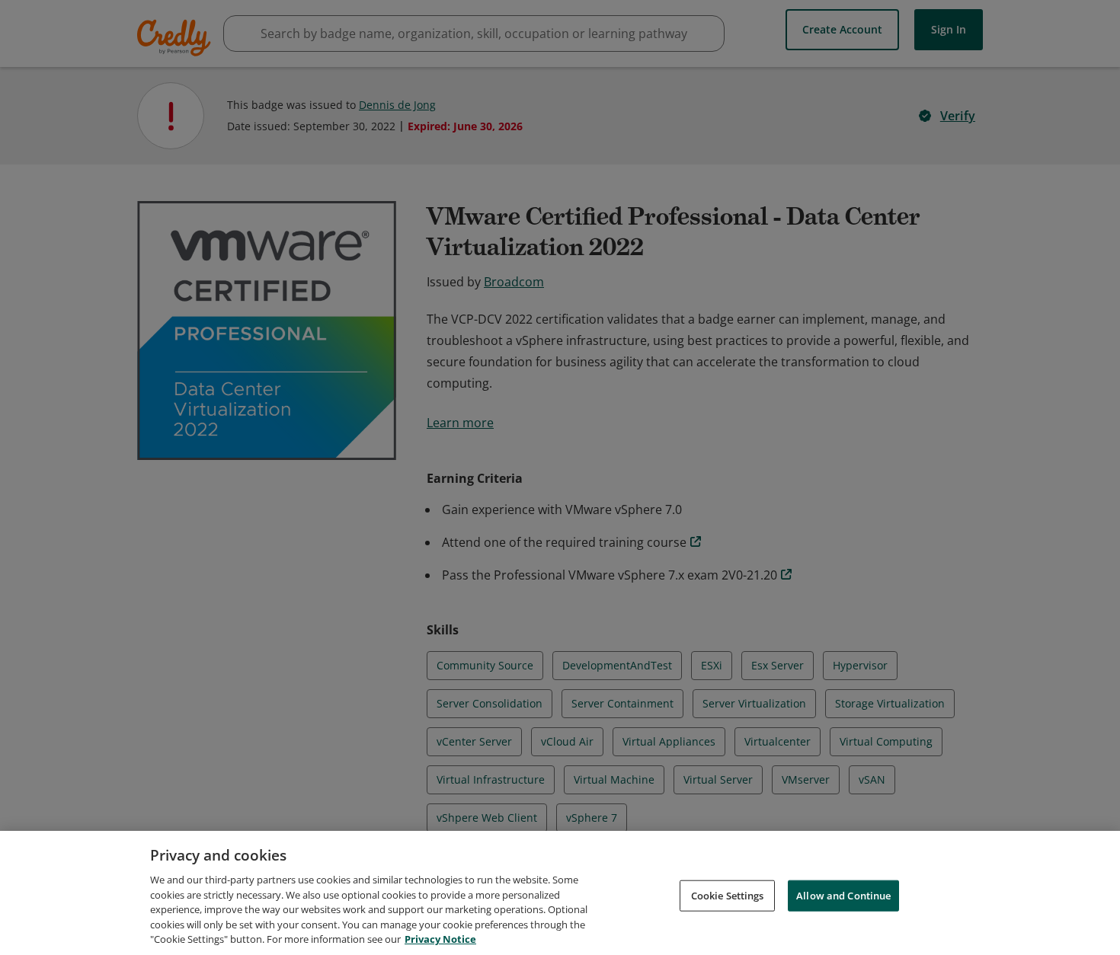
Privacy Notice (440, 939)
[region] (560, 893)
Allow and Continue (843, 895)
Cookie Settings (727, 895)
